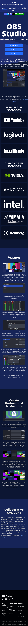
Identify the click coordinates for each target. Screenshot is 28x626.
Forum (14, 10)
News (19, 8)
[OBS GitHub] (12, 599)
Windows (14, 45)
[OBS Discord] (5, 14)
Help (24, 8)
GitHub (11, 606)
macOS (14, 49)
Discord (20, 610)
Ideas (3, 610)
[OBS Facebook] (6, 599)
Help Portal (21, 616)
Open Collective (12, 609)
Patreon (11, 613)
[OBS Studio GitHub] (13, 14)
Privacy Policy (4, 614)
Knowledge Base (21, 607)
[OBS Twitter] (8, 14)
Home (4, 8)
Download (12, 8)
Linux (14, 53)
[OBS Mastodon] (11, 14)
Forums (20, 613)
